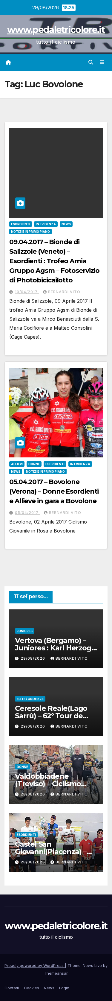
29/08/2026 (33, 658)
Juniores (25, 631)
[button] (90, 62)
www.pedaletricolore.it (56, 29)
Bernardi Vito (64, 292)
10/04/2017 (27, 292)
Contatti (11, 987)
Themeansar (55, 973)
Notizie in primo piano (30, 231)
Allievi (17, 464)
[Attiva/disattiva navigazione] (102, 62)
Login (64, 987)
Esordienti (20, 224)
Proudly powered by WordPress (34, 965)
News (66, 224)
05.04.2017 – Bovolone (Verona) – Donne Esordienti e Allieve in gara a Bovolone (54, 491)
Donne (34, 464)
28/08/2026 (33, 794)
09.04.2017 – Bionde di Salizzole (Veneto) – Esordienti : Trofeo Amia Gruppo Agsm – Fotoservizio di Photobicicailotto (54, 261)
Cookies (31, 987)
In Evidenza (46, 224)
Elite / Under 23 (30, 699)
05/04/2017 (27, 512)
